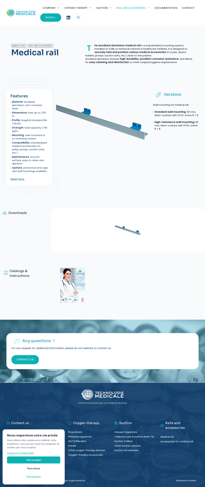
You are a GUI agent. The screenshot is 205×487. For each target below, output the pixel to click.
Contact (188, 8)
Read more (17, 179)
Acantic (192, 480)
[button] (76, 17)
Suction (102, 8)
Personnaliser (34, 476)
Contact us (25, 359)
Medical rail (18, 46)
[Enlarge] (198, 242)
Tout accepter (33, 460)
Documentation (166, 8)
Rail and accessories (131, 8)
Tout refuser (33, 468)
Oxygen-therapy (75, 8)
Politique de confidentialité (20, 453)
